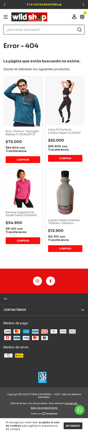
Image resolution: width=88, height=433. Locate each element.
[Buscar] (79, 30)
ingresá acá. (71, 403)
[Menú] (6, 17)
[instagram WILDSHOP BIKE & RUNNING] (37, 281)
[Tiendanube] (44, 414)
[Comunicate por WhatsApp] (79, 410)
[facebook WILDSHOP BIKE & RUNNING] (50, 281)
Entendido (73, 425)
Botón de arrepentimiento (44, 407)
